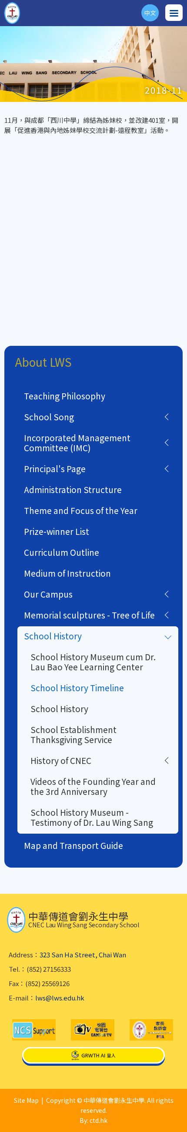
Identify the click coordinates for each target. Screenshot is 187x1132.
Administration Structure (73, 489)
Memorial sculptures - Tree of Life (89, 615)
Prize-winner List (56, 531)
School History (53, 636)
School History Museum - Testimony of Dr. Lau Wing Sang (91, 817)
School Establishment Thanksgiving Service (73, 734)
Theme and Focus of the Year (80, 510)
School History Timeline (77, 687)
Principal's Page (55, 468)
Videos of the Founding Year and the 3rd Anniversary (93, 786)
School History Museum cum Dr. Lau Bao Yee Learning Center (93, 661)
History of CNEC (60, 760)
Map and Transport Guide (73, 845)
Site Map (26, 1100)
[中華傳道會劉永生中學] (12, 13)
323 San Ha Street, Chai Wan (83, 954)
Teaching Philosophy (64, 396)
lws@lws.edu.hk (59, 997)
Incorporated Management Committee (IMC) (77, 442)
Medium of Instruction (67, 573)
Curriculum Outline (61, 552)
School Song (49, 416)
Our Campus (48, 594)
